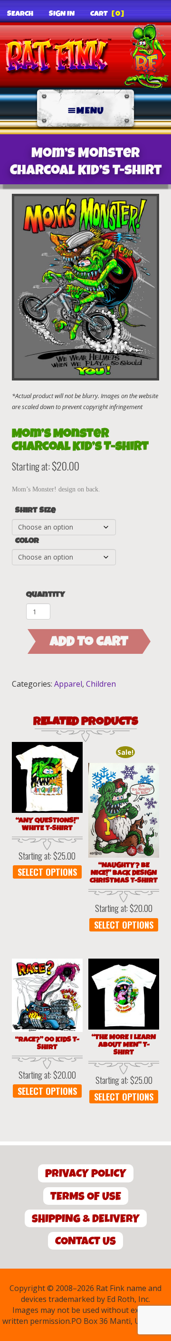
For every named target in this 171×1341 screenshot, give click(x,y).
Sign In (62, 14)
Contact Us (85, 1241)
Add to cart (89, 641)
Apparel (68, 684)
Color (27, 541)
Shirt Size (35, 510)
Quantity (45, 594)
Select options (47, 872)
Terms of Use (85, 1196)
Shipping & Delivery (86, 1219)
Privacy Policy (85, 1173)
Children (101, 684)
